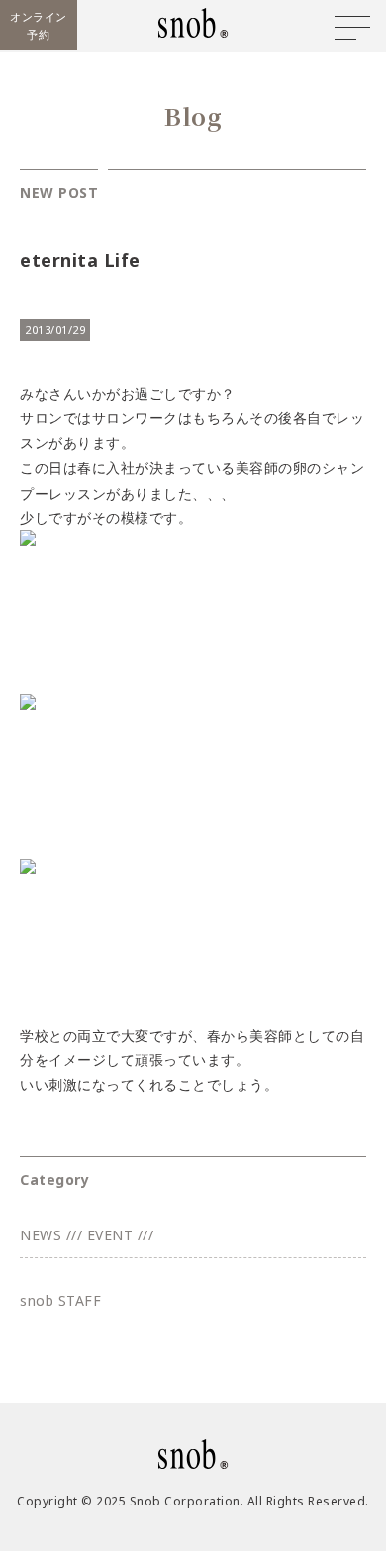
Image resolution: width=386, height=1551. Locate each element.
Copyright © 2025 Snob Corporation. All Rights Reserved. (193, 1501)
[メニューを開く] (352, 28)
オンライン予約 (38, 25)
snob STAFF (60, 1300)
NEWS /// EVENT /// (86, 1235)
